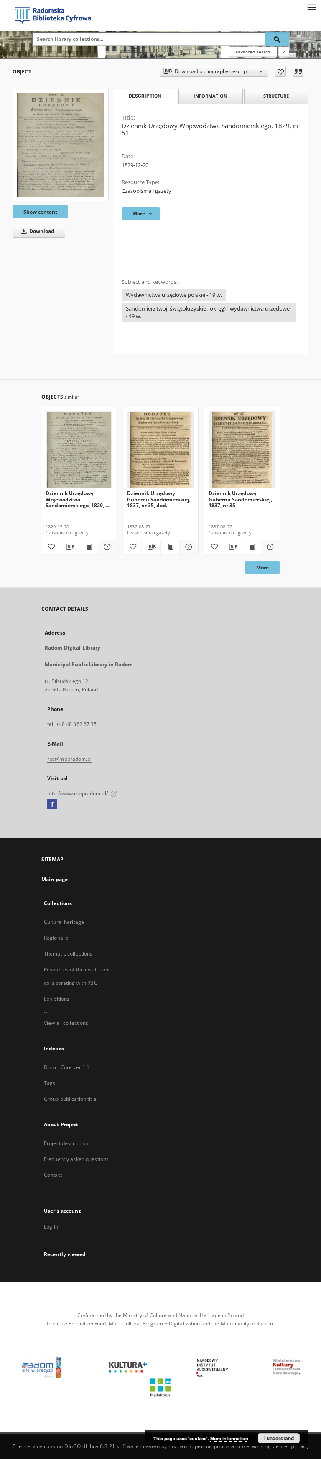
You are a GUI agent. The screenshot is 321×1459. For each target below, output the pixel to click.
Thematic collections (68, 953)
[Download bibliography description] (69, 546)
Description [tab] (145, 96)
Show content (40, 211)
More (262, 567)
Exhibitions (56, 998)
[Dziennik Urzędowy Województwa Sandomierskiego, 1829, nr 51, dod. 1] (79, 450)
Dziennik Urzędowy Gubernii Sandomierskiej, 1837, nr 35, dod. (159, 499)
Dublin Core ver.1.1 (66, 1067)
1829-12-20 (135, 165)
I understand (279, 1438)
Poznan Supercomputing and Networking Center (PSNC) (238, 1446)
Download (41, 231)
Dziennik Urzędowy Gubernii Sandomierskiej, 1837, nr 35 (240, 499)
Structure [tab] (276, 96)
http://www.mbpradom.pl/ (78, 793)
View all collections (66, 1023)
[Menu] (311, 6)
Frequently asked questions (76, 1159)
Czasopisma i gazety (146, 191)
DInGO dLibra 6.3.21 (89, 1446)
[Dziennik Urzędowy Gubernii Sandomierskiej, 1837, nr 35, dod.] (160, 450)
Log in (51, 1226)
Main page (54, 879)
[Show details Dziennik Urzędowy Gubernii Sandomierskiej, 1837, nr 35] (269, 546)
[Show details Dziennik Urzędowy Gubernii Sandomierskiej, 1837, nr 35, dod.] (187, 546)
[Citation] (298, 71)
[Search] (277, 39)
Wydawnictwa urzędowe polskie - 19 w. (174, 294)
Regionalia (56, 937)
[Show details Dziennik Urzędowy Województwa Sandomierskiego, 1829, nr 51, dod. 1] (106, 546)
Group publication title (70, 1098)
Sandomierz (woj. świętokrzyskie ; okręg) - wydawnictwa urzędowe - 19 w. (208, 312)
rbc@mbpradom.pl (69, 758)
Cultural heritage (64, 921)
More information (229, 1438)
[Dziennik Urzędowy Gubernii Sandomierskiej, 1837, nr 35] (242, 450)
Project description (66, 1143)
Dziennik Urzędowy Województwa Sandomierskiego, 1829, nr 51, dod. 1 (78, 499)
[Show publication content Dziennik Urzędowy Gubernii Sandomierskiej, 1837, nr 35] (251, 546)
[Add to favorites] (280, 71)
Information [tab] (210, 96)
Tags (49, 1083)
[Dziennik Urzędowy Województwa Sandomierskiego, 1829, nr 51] (60, 145)
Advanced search (252, 52)
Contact (53, 1174)
